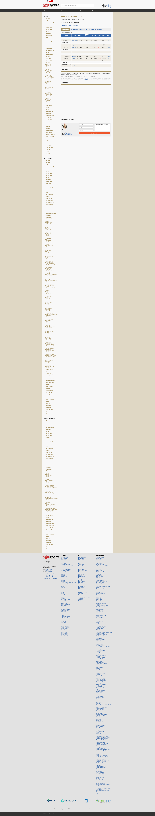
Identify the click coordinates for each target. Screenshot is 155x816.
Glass (47, 292)
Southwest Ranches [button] (50, 134)
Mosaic (47, 318)
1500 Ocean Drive (49, 220)
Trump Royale (63, 621)
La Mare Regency (99, 652)
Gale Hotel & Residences (65, 570)
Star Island (48, 98)
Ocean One (63, 586)
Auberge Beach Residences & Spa (67, 565)
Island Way (80, 575)
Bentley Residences (100, 594)
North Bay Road (49, 86)
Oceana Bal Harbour (64, 591)
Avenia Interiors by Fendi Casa (102, 589)
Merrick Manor (63, 579)
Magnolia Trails (81, 585)
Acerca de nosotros (46, 578)
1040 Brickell (98, 568)
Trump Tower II (63, 623)
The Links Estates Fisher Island (84, 597)
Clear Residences (99, 608)
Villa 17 (47, 103)
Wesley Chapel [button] (48, 145)
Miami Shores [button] (48, 105)
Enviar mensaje (94, 133)
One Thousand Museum (65, 599)
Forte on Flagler (99, 629)
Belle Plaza (48, 252)
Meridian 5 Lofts (49, 308)
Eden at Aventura (99, 621)
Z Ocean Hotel (48, 367)
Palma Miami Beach (100, 691)
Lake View (48, 80)
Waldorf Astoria (99, 789)
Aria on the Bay (64, 563)
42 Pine (47, 230)
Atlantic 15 (80, 563)
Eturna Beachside (99, 624)
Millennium (63, 580)
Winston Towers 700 (64, 635)
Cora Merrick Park (99, 611)
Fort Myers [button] (48, 46)
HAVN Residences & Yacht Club (102, 637)
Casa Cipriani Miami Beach (50, 263)
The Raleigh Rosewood (50, 354)
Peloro (47, 332)
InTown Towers (49, 301)
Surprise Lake (48, 101)
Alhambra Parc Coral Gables (101, 581)
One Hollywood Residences (101, 680)
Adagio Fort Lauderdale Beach (102, 579)
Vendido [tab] (92, 29)
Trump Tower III (64, 624)
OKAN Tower (98, 670)
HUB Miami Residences (100, 639)
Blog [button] (77, 10)
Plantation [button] (47, 128)
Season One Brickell (100, 709)
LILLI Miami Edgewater (100, 650)
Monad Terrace (48, 315)
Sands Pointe (63, 611)
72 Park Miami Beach (49, 237)
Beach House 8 (48, 250)
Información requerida (67, 25)
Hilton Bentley (48, 296)
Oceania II (62, 593)
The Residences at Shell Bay (101, 750)
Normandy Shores (49, 84)
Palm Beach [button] (48, 117)
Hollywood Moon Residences (101, 643)
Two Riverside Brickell (100, 770)
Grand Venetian (49, 293)
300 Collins (48, 227)
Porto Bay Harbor (99, 696)
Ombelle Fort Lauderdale (101, 679)
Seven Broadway (99, 713)
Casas (79, 555)
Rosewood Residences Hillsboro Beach (103, 704)
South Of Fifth (48, 339)
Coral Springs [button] (48, 35)
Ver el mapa (75, 25)
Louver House (48, 81)
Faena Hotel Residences (50, 276)
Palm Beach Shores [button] (49, 120)
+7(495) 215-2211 (109, 6)
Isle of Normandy (49, 76)
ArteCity (47, 247)
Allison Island (48, 64)
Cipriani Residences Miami (101, 606)
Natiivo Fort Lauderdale (100, 666)
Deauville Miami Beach (50, 270)
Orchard (47, 88)
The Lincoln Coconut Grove (101, 744)
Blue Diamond (48, 255)
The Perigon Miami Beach (50, 353)
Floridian (47, 286)
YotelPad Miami (64, 637)
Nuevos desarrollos (100, 555)
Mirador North (48, 310)
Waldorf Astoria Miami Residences (102, 790)
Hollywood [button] (47, 56)
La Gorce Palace (49, 302)
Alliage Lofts (48, 240)
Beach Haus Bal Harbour (100, 593)
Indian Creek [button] (48, 58)
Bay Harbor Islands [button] (49, 23)
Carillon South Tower (49, 262)
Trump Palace (63, 620)
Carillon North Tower (49, 261)
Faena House (48, 278)
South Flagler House (100, 726)
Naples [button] (47, 109)
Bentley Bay (48, 253)
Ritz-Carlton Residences (100, 698)
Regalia (62, 608)
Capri (47, 257)
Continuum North (49, 266)
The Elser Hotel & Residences (66, 617)
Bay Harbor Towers (99, 592)
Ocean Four (63, 589)
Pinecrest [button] (47, 126)
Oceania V (63, 597)
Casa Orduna (80, 566)
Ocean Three (63, 588)
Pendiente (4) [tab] (83, 29)
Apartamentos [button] (48, 10)
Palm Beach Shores (64, 557)
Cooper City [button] (48, 31)
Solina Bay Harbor (99, 724)
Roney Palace (48, 334)
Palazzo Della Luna (64, 603)
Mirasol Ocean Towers (50, 313)
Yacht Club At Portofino (50, 366)
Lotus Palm (80, 583)
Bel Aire (47, 251)
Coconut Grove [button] (48, 29)
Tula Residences (99, 765)
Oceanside (63, 598)
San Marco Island (49, 94)
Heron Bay (80, 571)
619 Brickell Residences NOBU (102, 565)
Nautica (47, 321)
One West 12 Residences (101, 684)
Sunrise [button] (47, 138)
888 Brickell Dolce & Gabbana (101, 566)
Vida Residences (99, 780)
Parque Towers (64, 605)
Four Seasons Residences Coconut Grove (104, 632)
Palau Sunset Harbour (50, 331)
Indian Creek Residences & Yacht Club (103, 646)
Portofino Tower (49, 333)
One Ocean (48, 330)
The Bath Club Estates (50, 350)
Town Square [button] (48, 407)
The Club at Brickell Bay (65, 616)
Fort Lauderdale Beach (82, 570)
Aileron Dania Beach (100, 580)
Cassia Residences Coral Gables (102, 605)
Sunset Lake (48, 100)
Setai (47, 336)
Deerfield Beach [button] (49, 188)
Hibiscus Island (49, 74)
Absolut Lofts (48, 238)
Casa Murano (98, 604)
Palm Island (48, 89)
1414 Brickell (98, 569)
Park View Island (49, 90)
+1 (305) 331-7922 (109, 4)
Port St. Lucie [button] (48, 132)
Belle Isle (47, 69)
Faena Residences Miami (101, 626)
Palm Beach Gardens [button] (50, 380)
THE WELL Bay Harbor (100, 733)
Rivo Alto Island (49, 93)
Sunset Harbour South (50, 345)
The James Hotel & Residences (102, 743)
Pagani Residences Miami (101, 689)
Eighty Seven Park (49, 275)
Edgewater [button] (47, 196)
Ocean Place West (49, 328)
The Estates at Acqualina (101, 741)
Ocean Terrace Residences (101, 676)
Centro (62, 568)
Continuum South (49, 267)
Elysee (97, 622)
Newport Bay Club (81, 586)
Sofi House (48, 337)
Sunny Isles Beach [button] (49, 136)
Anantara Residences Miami (101, 583)
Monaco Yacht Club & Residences (52, 314)
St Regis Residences (100, 730)
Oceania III (63, 594)
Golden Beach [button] (48, 48)
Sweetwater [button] (48, 405)
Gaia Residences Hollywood (101, 634)
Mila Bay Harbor (99, 661)
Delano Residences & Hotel (101, 615)
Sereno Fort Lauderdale (100, 712)
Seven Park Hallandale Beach (101, 714)
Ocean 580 (98, 674)
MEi (47, 307)
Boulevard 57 (98, 597)
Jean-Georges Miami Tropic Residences (103, 649)
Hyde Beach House (64, 571)
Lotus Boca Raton (81, 581)
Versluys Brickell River (100, 777)
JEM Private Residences (100, 647)
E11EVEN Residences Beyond (101, 618)
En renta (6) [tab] (75, 29)
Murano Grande (49, 320)
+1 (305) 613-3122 (109, 5)
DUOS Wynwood (99, 612)
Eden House (48, 273)
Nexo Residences (99, 667)
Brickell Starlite (99, 599)
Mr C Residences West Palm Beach (102, 663)
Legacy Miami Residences (101, 655)
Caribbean (48, 258)
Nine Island (48, 322)
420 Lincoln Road (49, 229)
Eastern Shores (81, 569)
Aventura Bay (81, 564)
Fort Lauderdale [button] (49, 44)
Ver (108, 40)
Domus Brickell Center (100, 617)
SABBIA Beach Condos (65, 610)
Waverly (47, 362)
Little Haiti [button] (48, 215)
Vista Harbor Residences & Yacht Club (103, 784)
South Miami (63, 559)
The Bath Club (48, 349)
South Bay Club (48, 338)
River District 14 (99, 702)
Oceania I (62, 592)
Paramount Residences (65, 604)
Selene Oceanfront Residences (102, 710)
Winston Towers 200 (64, 629)
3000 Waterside (99, 570)
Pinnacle (62, 606)
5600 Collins (48, 233)
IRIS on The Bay (49, 75)
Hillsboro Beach (64, 558)
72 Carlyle (98, 562)
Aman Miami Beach (49, 243)
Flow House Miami (99, 628)
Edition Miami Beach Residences (51, 274)
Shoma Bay (98, 716)
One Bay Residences (49, 87)
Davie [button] (46, 37)
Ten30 (47, 347)
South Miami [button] (48, 395)
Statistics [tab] (99, 29)
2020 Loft (48, 224)
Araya (47, 246)
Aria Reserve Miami (100, 585)
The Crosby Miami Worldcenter (102, 738)
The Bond (62, 615)
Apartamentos (63, 555)
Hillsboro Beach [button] (49, 54)
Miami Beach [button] (49, 62)
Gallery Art (48, 290)
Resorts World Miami (100, 697)
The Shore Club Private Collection (52, 357)
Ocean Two (63, 587)
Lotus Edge (80, 582)
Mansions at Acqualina (65, 577)
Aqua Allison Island (49, 245)
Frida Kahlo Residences (100, 633)
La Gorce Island (49, 78)
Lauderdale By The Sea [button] (50, 213)
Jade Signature (64, 576)
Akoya (47, 239)
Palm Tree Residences (100, 690)
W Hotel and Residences (50, 363)
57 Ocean (48, 234)
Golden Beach (81, 559)
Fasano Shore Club (49, 282)
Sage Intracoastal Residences (101, 707)
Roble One (98, 703)
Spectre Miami (99, 727)
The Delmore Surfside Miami (101, 739)
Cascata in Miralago (82, 568)
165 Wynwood (99, 563)
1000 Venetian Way (49, 218)
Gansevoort (48, 291)
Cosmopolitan (48, 268)
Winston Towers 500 (64, 633)
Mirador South (48, 311)
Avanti (47, 66)
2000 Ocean (63, 562)
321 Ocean (48, 228)
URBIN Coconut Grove (100, 772)
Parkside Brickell (99, 692)
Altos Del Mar (48, 65)
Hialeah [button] (47, 52)
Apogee (47, 244)
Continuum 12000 (99, 610)
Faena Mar (48, 279)
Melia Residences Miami (100, 657)
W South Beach (49, 365)
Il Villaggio (48, 299)
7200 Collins (98, 574)
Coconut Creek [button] (48, 173)
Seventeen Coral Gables (100, 715)
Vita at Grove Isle (99, 785)
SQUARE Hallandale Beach (101, 705)
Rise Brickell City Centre (65, 609)
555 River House (49, 232)
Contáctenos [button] (96, 10)
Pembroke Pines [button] (49, 124)
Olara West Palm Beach (100, 678)
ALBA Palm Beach (99, 576)
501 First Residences (100, 564)
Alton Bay (48, 241)
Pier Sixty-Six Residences (101, 693)
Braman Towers (99, 598)
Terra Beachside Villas (50, 348)
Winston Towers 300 (64, 631)
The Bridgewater (49, 351)
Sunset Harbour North (50, 344)
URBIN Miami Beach (49, 360)
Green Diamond (49, 295)
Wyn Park (98, 791)
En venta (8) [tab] (66, 29)
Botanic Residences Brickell (101, 595)
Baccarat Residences (100, 591)
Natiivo (97, 664)
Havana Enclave (99, 640)
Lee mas (86, 79)
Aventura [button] (47, 18)
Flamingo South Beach (50, 285)
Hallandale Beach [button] (49, 50)
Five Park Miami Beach (50, 284)
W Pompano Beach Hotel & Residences (103, 788)
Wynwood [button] (47, 153)
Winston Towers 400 (64, 632)
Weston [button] (47, 151)
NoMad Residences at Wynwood (102, 669)
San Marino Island (49, 95)
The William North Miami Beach (102, 762)
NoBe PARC (98, 668)
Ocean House (48, 325)
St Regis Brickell (99, 728)
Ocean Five (48, 324)
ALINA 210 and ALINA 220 (101, 577)
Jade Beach (63, 574)
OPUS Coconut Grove (100, 672)
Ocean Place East (49, 327)
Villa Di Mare (48, 361)
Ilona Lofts (48, 298)
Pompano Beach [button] (49, 130)
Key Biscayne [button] (48, 60)
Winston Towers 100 (64, 628)
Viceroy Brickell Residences (101, 779)
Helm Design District (100, 641)
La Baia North (98, 651)
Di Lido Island (48, 72)
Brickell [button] (47, 171)
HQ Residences (99, 638)
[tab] (51, 19)
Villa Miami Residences (100, 783)
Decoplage (48, 272)
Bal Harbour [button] (48, 20)
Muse (62, 585)
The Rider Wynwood (100, 751)
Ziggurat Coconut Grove (100, 793)
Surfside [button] (47, 141)
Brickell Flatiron (63, 566)
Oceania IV (63, 595)
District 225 (98, 616)
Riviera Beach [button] (48, 392)
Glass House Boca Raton (100, 635)
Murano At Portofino (49, 319)
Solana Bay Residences (100, 722)
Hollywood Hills (81, 574)
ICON (47, 297)
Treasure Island (81, 598)
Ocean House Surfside (100, 675)
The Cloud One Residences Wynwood (103, 737)
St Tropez (62, 614)
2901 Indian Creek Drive (50, 226)
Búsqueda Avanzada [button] (85, 10)
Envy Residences (99, 623)
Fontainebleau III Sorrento (50, 287)
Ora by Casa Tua (99, 686)
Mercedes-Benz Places (100, 658)
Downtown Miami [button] (49, 194)
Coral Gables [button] (48, 33)
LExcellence (48, 304)
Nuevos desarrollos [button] (67, 10)
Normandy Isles (49, 83)
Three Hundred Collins (50, 359)
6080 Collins (48, 235)
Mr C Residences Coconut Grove (67, 583)
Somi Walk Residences (100, 725)
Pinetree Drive (48, 92)
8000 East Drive (99, 575)
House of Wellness (99, 644)
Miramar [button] (47, 107)
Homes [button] (57, 10)
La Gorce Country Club (50, 77)
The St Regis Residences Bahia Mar (103, 757)
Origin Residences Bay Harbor (101, 687)
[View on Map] (83, 19)
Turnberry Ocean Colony (65, 627)
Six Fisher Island (99, 719)
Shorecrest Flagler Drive (100, 718)
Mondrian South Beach (50, 316)
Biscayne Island (49, 70)
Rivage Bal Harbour (99, 701)
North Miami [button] (48, 113)
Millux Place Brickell (100, 662)
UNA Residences (99, 771)
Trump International (64, 618)
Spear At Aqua (48, 342)
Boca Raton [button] (48, 25)
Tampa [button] (47, 143)
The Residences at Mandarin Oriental (103, 749)
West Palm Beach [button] (49, 147)
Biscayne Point (48, 71)
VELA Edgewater (99, 774)
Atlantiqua (48, 249)
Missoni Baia (63, 581)
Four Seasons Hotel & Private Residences (104, 631)
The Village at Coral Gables (101, 761)
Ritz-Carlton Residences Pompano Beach (104, 699)
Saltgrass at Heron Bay (82, 592)
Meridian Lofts (48, 309)
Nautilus (47, 82)
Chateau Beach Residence (66, 569)
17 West (47, 221)
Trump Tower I (63, 622)
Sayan (62, 612)
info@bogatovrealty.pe (108, 7)
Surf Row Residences (100, 731)
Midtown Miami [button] (49, 369)
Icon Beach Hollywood (100, 645)
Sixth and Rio (98, 720)
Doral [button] (46, 39)
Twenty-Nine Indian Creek (101, 766)
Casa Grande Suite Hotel (50, 264)
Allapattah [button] (47, 160)
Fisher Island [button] (48, 41)
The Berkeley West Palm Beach (102, 736)
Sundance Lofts (49, 343)
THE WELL (98, 732)
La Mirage (80, 579)
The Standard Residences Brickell (102, 760)
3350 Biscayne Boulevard (101, 571)
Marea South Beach (49, 305)
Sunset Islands (48, 99)
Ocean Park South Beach (50, 326)
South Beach (48, 97)
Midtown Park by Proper (100, 660)
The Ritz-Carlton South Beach (51, 356)
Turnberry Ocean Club (65, 626)
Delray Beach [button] (48, 190)
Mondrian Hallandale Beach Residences (68, 582)
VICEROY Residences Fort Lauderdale (103, 776)
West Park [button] (47, 149)
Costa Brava (48, 269)
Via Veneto (80, 599)
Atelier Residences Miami (101, 588)
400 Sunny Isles (64, 560)
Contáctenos (54, 578)
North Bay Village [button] (49, 111)
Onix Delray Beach (99, 685)
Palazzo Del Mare (64, 600)
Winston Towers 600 (64, 634)
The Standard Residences (101, 759)
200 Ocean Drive (49, 223)
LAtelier (47, 303)
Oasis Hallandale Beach (100, 673)
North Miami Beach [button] (49, 115)
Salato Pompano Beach (100, 708)
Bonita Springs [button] (48, 27)
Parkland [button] (47, 122)
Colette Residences (100, 609)
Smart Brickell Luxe (99, 721)
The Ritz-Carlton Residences (51, 355)
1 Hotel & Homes (49, 222)
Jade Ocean (63, 575)
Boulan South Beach (49, 256)
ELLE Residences (99, 620)
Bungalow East (99, 600)
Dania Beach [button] (48, 183)
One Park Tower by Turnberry (101, 681)
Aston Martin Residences (65, 564)
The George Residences (82, 595)
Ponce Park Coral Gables (100, 695)
